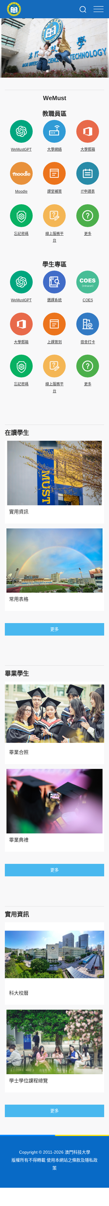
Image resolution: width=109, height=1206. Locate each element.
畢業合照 (18, 752)
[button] (37, 71)
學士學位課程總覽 (28, 1080)
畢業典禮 (18, 840)
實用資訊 (18, 511)
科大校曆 (18, 993)
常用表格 (18, 599)
